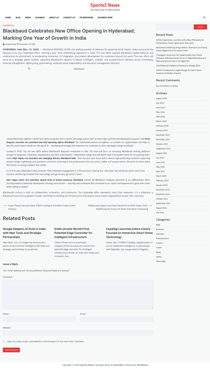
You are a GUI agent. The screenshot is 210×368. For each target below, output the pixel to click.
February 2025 (162, 180)
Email (83, 314)
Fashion (159, 242)
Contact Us (69, 17)
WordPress (142, 365)
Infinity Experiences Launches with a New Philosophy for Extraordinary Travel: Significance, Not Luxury (180, 41)
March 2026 (161, 121)
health (159, 247)
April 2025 (160, 171)
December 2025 (163, 134)
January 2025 (162, 185)
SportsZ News (105, 5)
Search (200, 27)
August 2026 (161, 98)
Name (6, 314)
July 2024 (160, 212)
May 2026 (160, 111)
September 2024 (163, 203)
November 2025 (163, 139)
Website (7, 327)
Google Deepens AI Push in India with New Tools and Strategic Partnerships (24, 233)
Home (8, 17)
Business (40, 17)
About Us (54, 17)
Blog (18, 17)
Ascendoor (118, 365)
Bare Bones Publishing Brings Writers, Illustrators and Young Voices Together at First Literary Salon (181, 49)
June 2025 (160, 162)
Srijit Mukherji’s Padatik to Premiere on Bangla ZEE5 (178, 65)
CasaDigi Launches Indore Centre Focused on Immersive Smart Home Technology (129, 233)
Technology (8, 25)
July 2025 (160, 157)
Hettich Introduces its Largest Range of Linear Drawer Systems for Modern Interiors (178, 72)
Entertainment (162, 238)
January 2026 (162, 130)
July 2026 (160, 102)
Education (160, 233)
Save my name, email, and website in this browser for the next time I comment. (45, 341)
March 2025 (161, 175)
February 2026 (162, 125)
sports (159, 256)
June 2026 (160, 107)
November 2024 (163, 194)
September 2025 (163, 148)
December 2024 (163, 189)
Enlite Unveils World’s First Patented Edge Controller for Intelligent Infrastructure (73, 233)
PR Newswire (86, 17)
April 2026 (160, 116)
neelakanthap (10, 44)
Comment (8, 277)
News (28, 17)
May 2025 (160, 166)
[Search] (204, 17)
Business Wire (105, 17)
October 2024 (162, 198)
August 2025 (161, 153)
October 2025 (162, 143)
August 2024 (161, 207)
